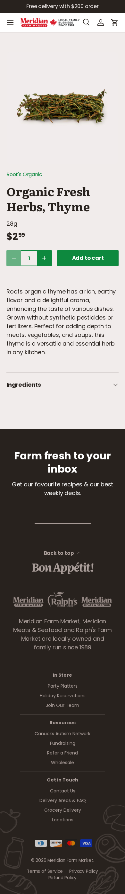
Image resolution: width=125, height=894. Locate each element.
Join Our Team (62, 705)
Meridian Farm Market (70, 860)
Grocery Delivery (62, 810)
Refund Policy (62, 878)
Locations (62, 820)
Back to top (59, 553)
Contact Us (62, 791)
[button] (115, 22)
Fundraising (62, 743)
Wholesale (62, 762)
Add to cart (88, 258)
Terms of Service (45, 871)
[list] (62, 108)
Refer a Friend (62, 753)
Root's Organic (24, 174)
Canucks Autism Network (62, 733)
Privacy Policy (83, 871)
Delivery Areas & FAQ (62, 800)
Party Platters (63, 686)
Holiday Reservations (63, 695)
